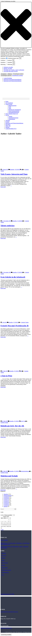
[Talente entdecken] (16, 219)
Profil (9, 107)
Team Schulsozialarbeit (13, 111)
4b (21, 169)
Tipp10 (3, 560)
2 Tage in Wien (6, 376)
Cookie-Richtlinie (8, 78)
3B (21, 371)
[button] (16, 25)
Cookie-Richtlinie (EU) (10, 128)
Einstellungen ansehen (18, 74)
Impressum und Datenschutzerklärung (12, 79)
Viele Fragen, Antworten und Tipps (14, 174)
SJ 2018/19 (16, 322)
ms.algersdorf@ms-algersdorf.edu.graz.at (9, 611)
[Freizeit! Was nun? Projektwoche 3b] (16, 321)
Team (9, 108)
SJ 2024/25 (6, 503)
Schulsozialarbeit (8, 495)
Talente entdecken (7, 226)
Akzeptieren (3, 74)
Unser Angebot (4, 540)
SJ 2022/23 (6, 501)
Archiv (2, 515)
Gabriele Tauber (25, 322)
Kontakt (7, 121)
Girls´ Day (23, 421)
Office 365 (7, 126)
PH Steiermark (5, 562)
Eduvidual (7, 124)
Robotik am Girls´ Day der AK (12, 426)
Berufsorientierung (25, 471)
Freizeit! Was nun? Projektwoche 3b (15, 326)
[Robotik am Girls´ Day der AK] (16, 419)
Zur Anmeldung (9, 102)
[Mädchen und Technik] (16, 470)
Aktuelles (7, 120)
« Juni (2, 529)
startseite (6, 506)
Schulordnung (11, 119)
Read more (3, 186)
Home (6, 101)
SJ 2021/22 (6, 499)
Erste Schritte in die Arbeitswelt (13, 277)
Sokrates (7, 127)
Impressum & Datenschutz (6, 628)
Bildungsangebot (12, 105)
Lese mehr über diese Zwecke (11, 71)
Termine (10, 116)
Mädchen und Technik (9, 476)
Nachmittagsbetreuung (13, 112)
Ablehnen (10, 74)
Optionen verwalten (8, 67)
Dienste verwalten (8, 68)
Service (7, 115)
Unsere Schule (8, 104)
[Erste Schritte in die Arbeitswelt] (16, 271)
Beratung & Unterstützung (14, 109)
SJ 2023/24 (6, 502)
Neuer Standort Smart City (11, 113)
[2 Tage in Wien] (16, 369)
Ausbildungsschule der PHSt (7, 594)
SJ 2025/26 (6, 505)
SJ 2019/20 (17, 169)
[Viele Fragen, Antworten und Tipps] (16, 168)
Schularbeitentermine (13, 117)
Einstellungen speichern (6, 75)
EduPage (3, 558)
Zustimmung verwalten (6, 634)
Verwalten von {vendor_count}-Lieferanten (14, 70)
